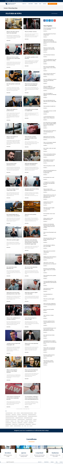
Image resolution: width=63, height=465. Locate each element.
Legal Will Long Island (10, 462)
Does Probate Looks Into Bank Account (49, 149)
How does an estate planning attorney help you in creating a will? (49, 269)
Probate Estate (20, 422)
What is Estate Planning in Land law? (49, 233)
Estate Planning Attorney (32, 414)
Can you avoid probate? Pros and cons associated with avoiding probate (49, 60)
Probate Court (14, 422)
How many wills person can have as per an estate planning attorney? (49, 80)
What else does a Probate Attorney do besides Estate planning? (31, 138)
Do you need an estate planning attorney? (11, 164)
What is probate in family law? (49, 106)
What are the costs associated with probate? (49, 251)
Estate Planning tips (29, 419)
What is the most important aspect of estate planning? (31, 84)
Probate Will (34, 424)
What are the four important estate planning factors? (31, 370)
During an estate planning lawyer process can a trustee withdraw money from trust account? (49, 226)
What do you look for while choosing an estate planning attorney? (49, 49)
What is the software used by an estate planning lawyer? (49, 131)
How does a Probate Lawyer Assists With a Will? (13, 189)
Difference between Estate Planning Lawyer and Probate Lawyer (13, 58)
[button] (44, 20)
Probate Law (25, 422)
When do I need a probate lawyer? (30, 215)
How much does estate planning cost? (12, 267)
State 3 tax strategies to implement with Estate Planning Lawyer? (49, 94)
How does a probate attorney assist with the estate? (49, 355)
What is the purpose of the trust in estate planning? (49, 28)
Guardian (34, 419)
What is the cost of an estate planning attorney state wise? (13, 293)
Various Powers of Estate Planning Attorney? (48, 202)
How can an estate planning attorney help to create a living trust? (49, 67)
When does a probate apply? (13, 240)
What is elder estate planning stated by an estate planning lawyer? (49, 349)
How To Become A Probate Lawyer (48, 316)
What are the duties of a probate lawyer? (12, 110)
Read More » (9, 40)
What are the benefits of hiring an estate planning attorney (49, 155)
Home (50, 13)
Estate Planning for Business (49, 54)
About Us (24, 3)
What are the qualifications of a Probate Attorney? (13, 318)
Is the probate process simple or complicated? (31, 110)
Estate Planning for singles (28, 417)
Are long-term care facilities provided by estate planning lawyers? (49, 183)
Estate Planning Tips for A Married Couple (31, 318)
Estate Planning (24, 414)
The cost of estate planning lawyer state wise (31, 267)
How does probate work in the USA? (13, 84)
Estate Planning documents (22, 416)
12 (28, 408)
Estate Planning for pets (19, 417)
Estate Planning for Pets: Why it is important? (49, 34)
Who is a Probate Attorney (31, 31)
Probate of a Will (14, 424)
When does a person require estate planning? (31, 293)
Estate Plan (19, 414)
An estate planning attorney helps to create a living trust (49, 117)
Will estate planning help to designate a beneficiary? (31, 164)
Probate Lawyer (31, 422)
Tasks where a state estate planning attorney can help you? (49, 263)
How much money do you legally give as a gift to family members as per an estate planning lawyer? (49, 124)
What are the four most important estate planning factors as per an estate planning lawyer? (49, 41)
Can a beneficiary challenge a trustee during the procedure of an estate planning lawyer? (31, 398)
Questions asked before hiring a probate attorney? (32, 189)
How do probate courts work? (49, 213)
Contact (44, 3)
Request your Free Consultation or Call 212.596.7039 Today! (31, 430)
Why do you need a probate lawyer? (48, 310)
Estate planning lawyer (48, 294)
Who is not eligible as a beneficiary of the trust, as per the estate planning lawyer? (49, 87)
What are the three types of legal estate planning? (13, 32)
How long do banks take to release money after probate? (13, 215)
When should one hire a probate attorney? (49, 276)
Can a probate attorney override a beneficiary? (49, 111)
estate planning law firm (11, 4)
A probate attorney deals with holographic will (13, 344)
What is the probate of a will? (49, 165)
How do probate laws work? (48, 177)
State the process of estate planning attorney (48, 289)
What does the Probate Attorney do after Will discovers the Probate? (49, 239)
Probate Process (28, 424)
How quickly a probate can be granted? (31, 57)
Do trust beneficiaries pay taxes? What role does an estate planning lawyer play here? (49, 329)
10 (26, 408)
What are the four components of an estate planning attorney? (49, 304)
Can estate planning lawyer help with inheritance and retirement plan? (49, 282)
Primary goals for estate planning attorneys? (48, 219)
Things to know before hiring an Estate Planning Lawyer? (49, 257)
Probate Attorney (8, 422)
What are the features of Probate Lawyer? (12, 137)
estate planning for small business (11, 419)
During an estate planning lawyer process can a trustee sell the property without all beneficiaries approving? (31, 242)
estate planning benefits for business (11, 416)
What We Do (31, 3)
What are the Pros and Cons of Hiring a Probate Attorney (49, 74)
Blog (40, 3)
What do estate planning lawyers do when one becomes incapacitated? (49, 171)
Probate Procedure (21, 424)
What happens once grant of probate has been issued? (49, 160)
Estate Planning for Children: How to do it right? (49, 246)
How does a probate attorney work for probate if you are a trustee (49, 322)
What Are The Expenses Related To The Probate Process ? (12, 371)
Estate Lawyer (14, 414)
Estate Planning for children (10, 417)
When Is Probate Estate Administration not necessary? (49, 190)
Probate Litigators (8, 424)
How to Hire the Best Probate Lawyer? (49, 336)
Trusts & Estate (12, 3)
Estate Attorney (8, 414)
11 (27, 408)
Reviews (36, 3)
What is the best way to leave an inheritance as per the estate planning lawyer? (49, 196)
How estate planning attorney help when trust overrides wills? (49, 101)
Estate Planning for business (32, 416)
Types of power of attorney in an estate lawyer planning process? (13, 398)
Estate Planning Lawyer (21, 419)
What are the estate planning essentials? (31, 344)
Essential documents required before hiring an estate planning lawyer (49, 342)
